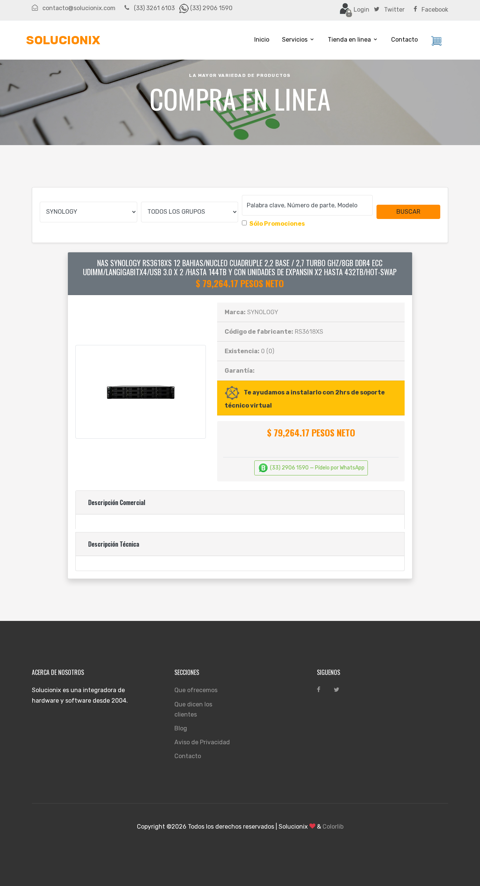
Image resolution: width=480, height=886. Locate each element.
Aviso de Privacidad (202, 742)
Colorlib (333, 826)
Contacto (404, 39)
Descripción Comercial (116, 502)
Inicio (261, 39)
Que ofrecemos (196, 690)
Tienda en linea (349, 39)
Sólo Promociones (277, 223)
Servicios (295, 39)
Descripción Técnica (113, 544)
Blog (180, 728)
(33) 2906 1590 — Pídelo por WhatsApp (316, 468)
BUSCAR (408, 211)
